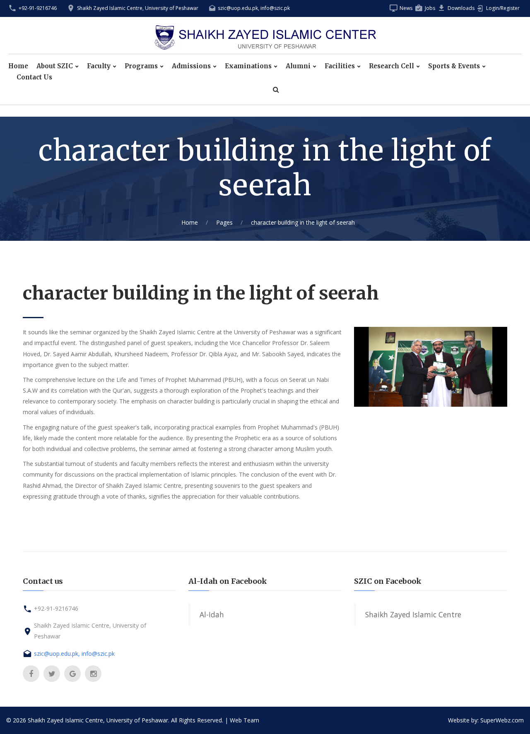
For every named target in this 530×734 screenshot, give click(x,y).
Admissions (191, 66)
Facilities (340, 66)
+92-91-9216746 (38, 8)
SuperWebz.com (502, 720)
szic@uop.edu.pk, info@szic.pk (254, 8)
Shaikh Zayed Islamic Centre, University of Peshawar (137, 8)
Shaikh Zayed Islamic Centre (413, 614)
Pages (224, 222)
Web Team (244, 720)
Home (18, 66)
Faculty (99, 66)
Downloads (461, 8)
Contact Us (34, 77)
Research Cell (391, 66)
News (406, 8)
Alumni (298, 66)
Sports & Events (454, 66)
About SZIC (54, 66)
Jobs (430, 8)
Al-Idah (212, 614)
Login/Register (503, 8)
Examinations (248, 66)
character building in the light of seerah (303, 222)
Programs (141, 66)
